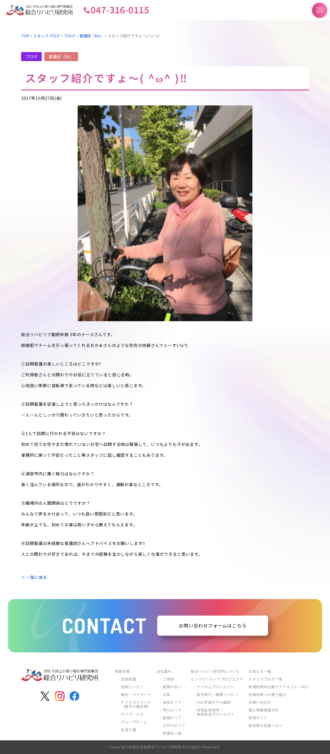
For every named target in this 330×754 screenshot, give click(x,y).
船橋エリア (172, 717)
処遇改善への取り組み (267, 694)
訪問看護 (128, 679)
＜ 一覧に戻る (34, 577)
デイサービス (132, 714)
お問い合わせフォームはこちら (213, 625)
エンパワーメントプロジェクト (217, 679)
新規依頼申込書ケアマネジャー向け (279, 686)
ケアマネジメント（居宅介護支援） (136, 704)
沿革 (166, 694)
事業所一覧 (172, 733)
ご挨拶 (168, 679)
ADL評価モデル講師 (214, 702)
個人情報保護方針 (264, 709)
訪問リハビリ (132, 686)
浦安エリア (172, 702)
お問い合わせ (260, 702)
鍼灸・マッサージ (136, 694)
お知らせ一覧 (260, 671)
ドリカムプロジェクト (215, 686)
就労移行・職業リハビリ (217, 694)
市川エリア (172, 709)
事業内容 (122, 671)
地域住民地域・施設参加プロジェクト (216, 712)
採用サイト (258, 717)
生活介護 (128, 729)
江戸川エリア (174, 725)
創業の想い (172, 686)
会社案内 (164, 671)
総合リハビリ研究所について (215, 671)
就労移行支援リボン (266, 725)
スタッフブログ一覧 (266, 679)
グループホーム (134, 721)
